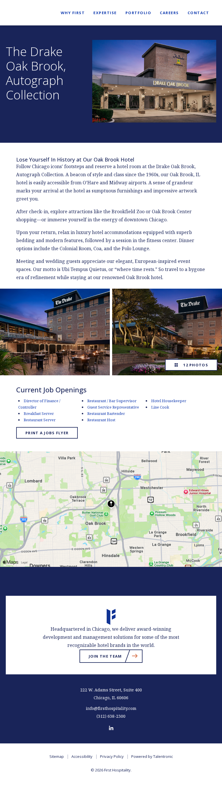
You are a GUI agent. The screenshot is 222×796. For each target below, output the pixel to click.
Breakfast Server (39, 413)
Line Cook (160, 407)
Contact (198, 12)
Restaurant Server (40, 420)
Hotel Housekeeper (168, 401)
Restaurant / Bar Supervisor (111, 401)
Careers (169, 12)
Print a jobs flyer (47, 432)
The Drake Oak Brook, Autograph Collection (36, 73)
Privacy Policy (112, 756)
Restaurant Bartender (106, 413)
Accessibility (81, 756)
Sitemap (56, 756)
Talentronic (163, 756)
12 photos (194, 365)
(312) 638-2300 (111, 716)
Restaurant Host (101, 420)
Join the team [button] (116, 657)
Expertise (105, 12)
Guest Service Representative (113, 407)
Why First (73, 12)
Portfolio (138, 12)
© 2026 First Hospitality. (111, 770)
